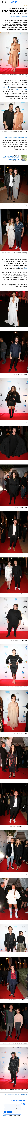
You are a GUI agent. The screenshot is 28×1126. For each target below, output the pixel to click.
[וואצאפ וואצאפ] (5, 2)
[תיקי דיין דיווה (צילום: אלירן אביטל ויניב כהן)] (14, 444)
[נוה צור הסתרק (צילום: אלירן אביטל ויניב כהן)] (14, 619)
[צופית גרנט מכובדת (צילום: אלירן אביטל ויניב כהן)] (14, 486)
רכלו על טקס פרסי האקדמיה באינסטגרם (15, 137)
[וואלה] (14, 2)
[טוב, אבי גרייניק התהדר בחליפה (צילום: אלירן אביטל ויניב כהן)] (14, 533)
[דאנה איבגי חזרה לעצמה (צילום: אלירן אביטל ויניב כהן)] (14, 759)
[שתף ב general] (2, 2)
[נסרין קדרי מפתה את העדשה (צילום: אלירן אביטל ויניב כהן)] (14, 666)
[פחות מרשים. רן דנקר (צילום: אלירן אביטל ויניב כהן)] (14, 353)
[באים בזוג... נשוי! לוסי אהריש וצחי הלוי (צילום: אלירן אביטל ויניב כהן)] (14, 186)
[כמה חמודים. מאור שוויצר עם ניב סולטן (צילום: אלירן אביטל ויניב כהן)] (14, 232)
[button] (22, 2)
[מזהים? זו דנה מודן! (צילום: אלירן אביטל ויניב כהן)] (14, 979)
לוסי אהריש (14, 1094)
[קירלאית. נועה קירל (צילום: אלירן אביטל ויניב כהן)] (14, 900)
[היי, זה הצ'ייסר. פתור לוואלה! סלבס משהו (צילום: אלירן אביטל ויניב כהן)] (14, 1070)
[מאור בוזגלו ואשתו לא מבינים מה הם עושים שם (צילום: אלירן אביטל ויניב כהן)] (14, 853)
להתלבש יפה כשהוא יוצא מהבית (17, 95)
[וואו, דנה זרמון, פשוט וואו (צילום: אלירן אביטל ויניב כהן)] (14, 310)
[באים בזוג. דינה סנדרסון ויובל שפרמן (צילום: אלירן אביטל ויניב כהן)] (14, 1024)
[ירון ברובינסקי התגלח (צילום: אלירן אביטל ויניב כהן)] (14, 939)
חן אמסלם (24, 1094)
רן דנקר (4, 1094)
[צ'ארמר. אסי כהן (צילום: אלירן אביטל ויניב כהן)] (14, 805)
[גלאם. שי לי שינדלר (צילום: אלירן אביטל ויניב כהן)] (14, 712)
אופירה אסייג (9, 1094)
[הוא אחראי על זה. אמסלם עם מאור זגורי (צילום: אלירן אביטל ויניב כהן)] (14, 118)
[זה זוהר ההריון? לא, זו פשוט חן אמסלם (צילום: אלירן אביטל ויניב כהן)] (14, 55)
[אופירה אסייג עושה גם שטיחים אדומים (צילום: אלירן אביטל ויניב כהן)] (14, 401)
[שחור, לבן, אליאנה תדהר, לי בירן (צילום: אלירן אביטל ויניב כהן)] (14, 576)
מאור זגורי (20, 1094)
